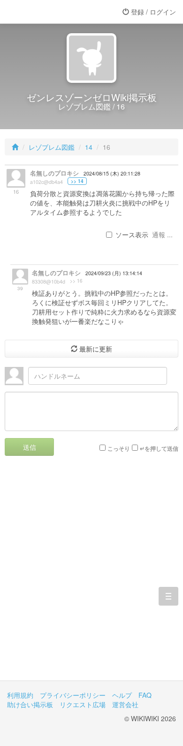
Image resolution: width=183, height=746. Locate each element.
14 (88, 147)
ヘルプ (122, 695)
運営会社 (125, 704)
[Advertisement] (91, 575)
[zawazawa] (44, 11)
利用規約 (20, 695)
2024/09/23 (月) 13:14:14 (113, 273)
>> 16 (76, 281)
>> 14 (77, 181)
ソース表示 (131, 234)
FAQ (145, 695)
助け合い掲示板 (30, 704)
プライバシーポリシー (73, 695)
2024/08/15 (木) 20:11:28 (112, 173)
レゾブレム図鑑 (52, 147)
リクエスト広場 (83, 704)
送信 (29, 447)
